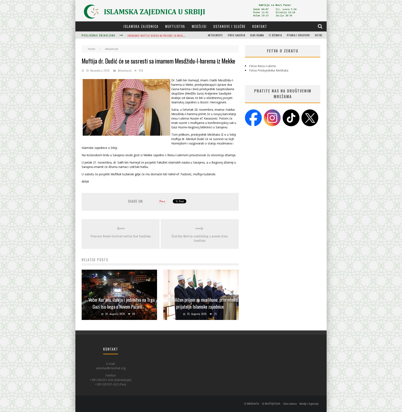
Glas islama (257, 35)
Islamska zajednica (141, 26)
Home (91, 49)
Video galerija (236, 35)
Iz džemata (275, 35)
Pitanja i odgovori (298, 35)
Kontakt (259, 26)
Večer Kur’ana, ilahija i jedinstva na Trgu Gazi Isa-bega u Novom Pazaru (121, 303)
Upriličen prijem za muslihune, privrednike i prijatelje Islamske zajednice (203, 303)
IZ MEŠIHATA (251, 404)
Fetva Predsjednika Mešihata (268, 70)
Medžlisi (199, 26)
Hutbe (318, 35)
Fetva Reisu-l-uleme (262, 66)
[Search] (320, 26)
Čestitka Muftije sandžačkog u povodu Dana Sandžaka (200, 238)
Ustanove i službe (229, 26)
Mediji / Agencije (309, 404)
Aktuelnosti (215, 35)
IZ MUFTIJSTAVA (271, 404)
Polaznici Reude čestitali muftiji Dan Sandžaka (121, 236)
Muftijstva (175, 26)
